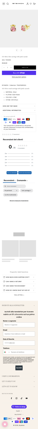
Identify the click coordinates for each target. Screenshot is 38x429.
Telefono (6, 348)
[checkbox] (10, 195)
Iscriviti (19, 368)
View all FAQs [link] (18, 295)
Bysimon (21, 425)
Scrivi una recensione (25, 172)
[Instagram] (16, 398)
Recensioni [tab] (9, 180)
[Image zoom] (19, 28)
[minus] (4, 67)
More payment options (19, 77)
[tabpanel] (19, 203)
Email (5, 330)
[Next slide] (21, 50)
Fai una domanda (12, 172)
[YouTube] (26, 398)
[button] (25, 67)
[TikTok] (21, 398)
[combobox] (6, 352)
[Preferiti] (31, 4)
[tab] (22, 180)
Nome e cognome (9, 321)
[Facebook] (11, 398)
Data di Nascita (8, 339)
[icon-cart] (34, 4)
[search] (7, 4)
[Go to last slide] (16, 50)
